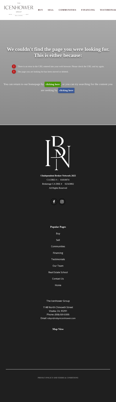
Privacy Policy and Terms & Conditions (58, 378)
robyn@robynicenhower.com (61, 318)
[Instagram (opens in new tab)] (62, 201)
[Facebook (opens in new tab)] (54, 201)
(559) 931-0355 (62, 314)
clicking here (53, 84)
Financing (88, 10)
